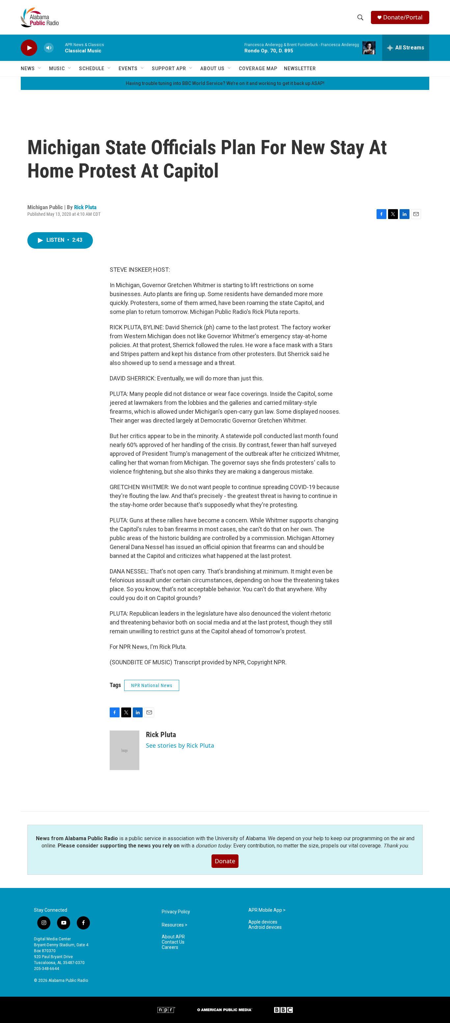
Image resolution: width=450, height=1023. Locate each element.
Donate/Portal (403, 17)
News (28, 68)
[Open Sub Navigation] (39, 68)
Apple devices (262, 922)
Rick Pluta (85, 207)
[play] (29, 48)
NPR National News (151, 685)
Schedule (91, 68)
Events (128, 68)
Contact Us (173, 942)
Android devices (265, 927)
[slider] (59, 47)
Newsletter (300, 68)
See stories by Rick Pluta (180, 745)
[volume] (48, 48)
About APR (173, 936)
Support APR (169, 68)
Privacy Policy (176, 911)
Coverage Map (258, 68)
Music (57, 68)
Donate (225, 861)
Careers (170, 947)
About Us (212, 68)
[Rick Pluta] (124, 750)
